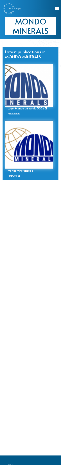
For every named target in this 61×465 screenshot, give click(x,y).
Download (14, 113)
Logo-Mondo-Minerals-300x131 (27, 108)
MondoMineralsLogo (20, 170)
